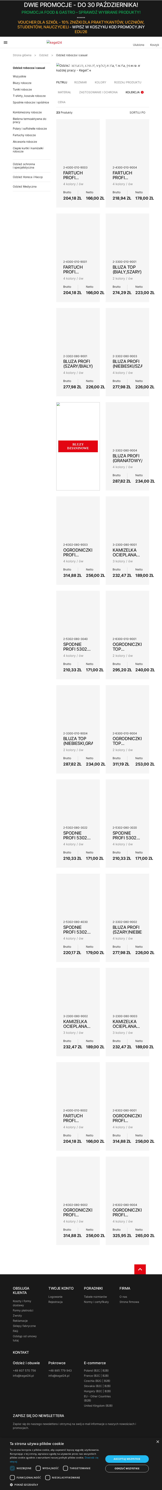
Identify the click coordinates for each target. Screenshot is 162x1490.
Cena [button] (61, 102)
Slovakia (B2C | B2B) (97, 1386)
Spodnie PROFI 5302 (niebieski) (75, 649)
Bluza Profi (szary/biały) (78, 364)
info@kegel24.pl (23, 1375)
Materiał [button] (64, 92)
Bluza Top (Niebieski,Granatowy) (88, 741)
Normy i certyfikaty (96, 1301)
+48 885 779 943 (60, 1370)
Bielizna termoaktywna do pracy (29, 120)
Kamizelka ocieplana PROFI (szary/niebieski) (82, 1028)
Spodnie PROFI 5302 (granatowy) (78, 932)
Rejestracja (55, 1301)
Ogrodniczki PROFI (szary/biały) (127, 1120)
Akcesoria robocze (25, 141)
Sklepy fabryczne (24, 1325)
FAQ (15, 1331)
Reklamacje (20, 1320)
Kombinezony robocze (27, 112)
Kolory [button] (100, 82)
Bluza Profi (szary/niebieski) (131, 930)
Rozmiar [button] (80, 82)
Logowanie (55, 1296)
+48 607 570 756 (24, 1370)
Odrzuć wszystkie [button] (127, 1468)
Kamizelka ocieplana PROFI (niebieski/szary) (131, 1028)
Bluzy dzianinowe (78, 446)
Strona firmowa (129, 1301)
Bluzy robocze (22, 83)
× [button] (157, 1441)
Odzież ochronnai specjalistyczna (24, 165)
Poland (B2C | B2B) (96, 1370)
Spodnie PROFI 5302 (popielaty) (76, 837)
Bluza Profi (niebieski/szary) (131, 364)
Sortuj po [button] (137, 112)
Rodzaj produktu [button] (127, 82)
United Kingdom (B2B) (98, 1405)
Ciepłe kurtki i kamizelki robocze (28, 149)
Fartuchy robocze (24, 135)
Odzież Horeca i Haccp (28, 177)
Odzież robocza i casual (29, 67)
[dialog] (81, 1464)
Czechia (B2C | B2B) (97, 1380)
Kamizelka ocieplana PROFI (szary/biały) (127, 557)
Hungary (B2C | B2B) (97, 1391)
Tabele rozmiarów (95, 1296)
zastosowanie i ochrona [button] (98, 92)
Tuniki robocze (22, 89)
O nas (123, 1296)
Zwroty (17, 1315)
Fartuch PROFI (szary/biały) (78, 272)
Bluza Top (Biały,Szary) (127, 269)
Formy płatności (23, 1310)
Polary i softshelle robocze (30, 128)
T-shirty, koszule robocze (29, 95)
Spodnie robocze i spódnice (31, 102)
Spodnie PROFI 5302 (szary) (125, 837)
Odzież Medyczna (25, 186)
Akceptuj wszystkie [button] (127, 1459)
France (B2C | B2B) (96, 1375)
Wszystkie (19, 76)
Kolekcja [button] (134, 92)
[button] (147, 18)
